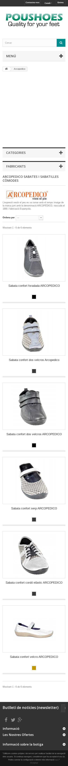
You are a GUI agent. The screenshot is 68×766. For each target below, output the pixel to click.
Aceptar (34, 762)
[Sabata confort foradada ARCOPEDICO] (34, 258)
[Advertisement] (34, 109)
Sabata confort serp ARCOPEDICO (34, 508)
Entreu (61, 2)
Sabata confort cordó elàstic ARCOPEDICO (34, 582)
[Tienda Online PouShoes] (34, 19)
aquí (57, 760)
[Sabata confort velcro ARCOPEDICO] (34, 629)
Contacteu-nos (32, 2)
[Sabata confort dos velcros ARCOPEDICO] (34, 406)
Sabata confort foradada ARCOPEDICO (34, 285)
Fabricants (16, 166)
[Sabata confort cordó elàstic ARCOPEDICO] (34, 555)
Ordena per (9, 217)
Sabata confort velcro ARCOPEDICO (34, 657)
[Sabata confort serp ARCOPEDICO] (34, 480)
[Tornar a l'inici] (6, 69)
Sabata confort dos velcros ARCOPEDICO (34, 434)
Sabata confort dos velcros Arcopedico (34, 360)
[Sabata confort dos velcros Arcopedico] (34, 332)
